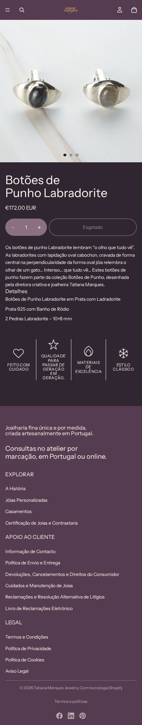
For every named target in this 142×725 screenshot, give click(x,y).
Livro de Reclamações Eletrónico (39, 608)
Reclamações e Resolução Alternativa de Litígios (55, 597)
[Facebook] (59, 716)
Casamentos (18, 511)
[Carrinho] (134, 10)
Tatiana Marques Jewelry (56, 687)
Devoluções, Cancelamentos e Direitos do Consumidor (62, 574)
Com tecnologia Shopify (101, 687)
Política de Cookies (24, 660)
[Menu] (7, 10)
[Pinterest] (83, 716)
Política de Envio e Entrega (32, 563)
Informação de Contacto (30, 551)
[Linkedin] (71, 716)
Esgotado (93, 227)
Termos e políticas (71, 701)
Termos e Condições (26, 637)
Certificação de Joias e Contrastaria (41, 523)
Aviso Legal (16, 671)
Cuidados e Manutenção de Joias (39, 586)
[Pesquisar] (22, 10)
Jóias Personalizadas (26, 500)
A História (15, 489)
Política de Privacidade (28, 648)
